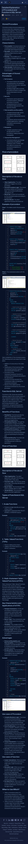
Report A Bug (5, 827)
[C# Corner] (6, 2)
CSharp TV (5, 829)
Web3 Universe (21, 829)
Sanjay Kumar (7, 15)
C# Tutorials (14, 825)
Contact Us (11, 823)
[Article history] (12, 15)
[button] (25, 2)
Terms (23, 823)
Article (23, 18)
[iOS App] (21, 820)
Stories (24, 827)
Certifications (14, 827)
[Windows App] (16, 820)
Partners (8, 825)
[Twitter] (6, 820)
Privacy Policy (18, 823)
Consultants (20, 825)
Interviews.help (8, 831)
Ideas (25, 825)
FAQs (9, 827)
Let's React (15, 829)
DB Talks (10, 829)
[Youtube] (12, 820)
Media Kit (4, 825)
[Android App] (18, 820)
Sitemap (20, 827)
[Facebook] (4, 820)
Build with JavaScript (14, 833)
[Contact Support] (24, 820)
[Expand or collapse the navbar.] (2, 2)
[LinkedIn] (9, 820)
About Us (6, 823)
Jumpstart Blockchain (18, 831)
